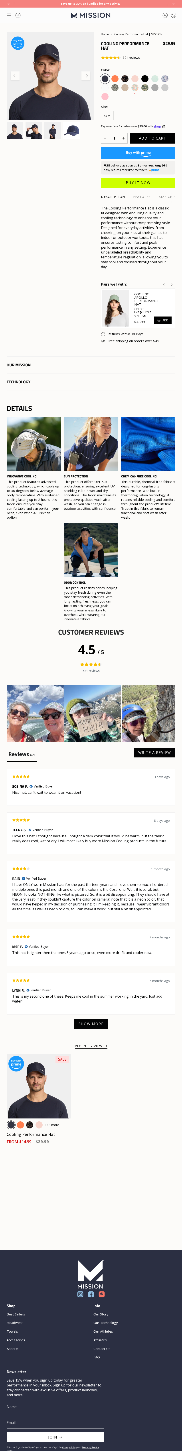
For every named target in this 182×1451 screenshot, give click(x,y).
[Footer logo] (91, 1274)
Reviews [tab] (22, 754)
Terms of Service (90, 1447)
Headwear (15, 1322)
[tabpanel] (91, 901)
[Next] (173, 4)
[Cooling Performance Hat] (39, 1086)
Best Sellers (16, 1314)
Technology (18, 382)
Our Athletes (103, 1331)
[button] (35, 714)
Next (85, 75)
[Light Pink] (39, 1124)
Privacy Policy (69, 1447)
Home (105, 34)
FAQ (96, 1357)
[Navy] (11, 1124)
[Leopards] (29, 1124)
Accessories (16, 1340)
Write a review (154, 752)
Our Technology (105, 1322)
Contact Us (101, 1348)
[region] (91, 519)
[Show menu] (8, 15)
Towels (12, 1331)
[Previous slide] (163, 284)
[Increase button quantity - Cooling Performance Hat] (122, 138)
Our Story (100, 1314)
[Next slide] (171, 284)
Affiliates (100, 1340)
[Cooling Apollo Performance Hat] (115, 308)
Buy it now (138, 182)
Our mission (19, 365)
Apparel (12, 1348)
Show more (91, 1023)
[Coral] (20, 1124)
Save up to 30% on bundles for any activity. (91, 4)
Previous (15, 75)
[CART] (173, 15)
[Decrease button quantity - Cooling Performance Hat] (106, 138)
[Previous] (9, 4)
